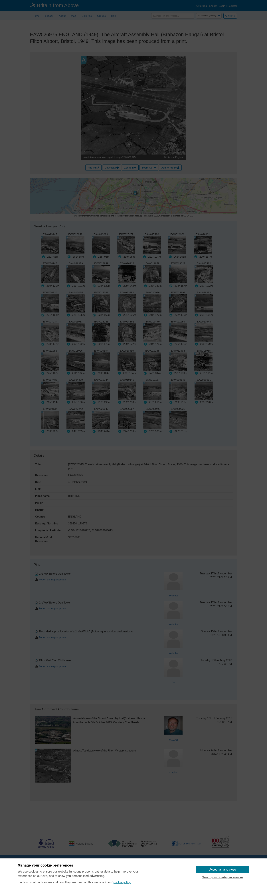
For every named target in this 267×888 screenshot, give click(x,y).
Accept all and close (222, 869)
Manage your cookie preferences (45, 865)
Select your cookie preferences (222, 877)
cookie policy (122, 882)
